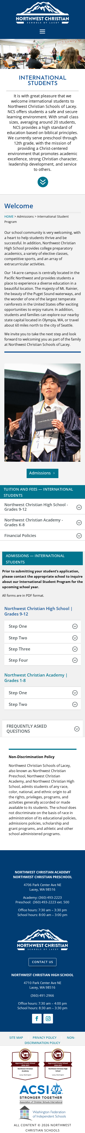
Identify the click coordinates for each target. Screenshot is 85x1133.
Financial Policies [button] (20, 535)
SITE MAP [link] (16, 1037)
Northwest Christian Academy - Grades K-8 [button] (33, 522)
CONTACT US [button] (42, 962)
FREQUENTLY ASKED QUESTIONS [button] (27, 729)
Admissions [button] (40, 473)
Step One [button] (18, 626)
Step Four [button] (18, 660)
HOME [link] (9, 216)
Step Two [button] (18, 638)
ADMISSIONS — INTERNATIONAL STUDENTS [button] (35, 559)
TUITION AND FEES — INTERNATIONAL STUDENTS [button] (38, 492)
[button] (42, 31)
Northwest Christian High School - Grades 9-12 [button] (36, 507)
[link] (42, 22)
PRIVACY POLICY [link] (44, 1037)
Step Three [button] (19, 649)
